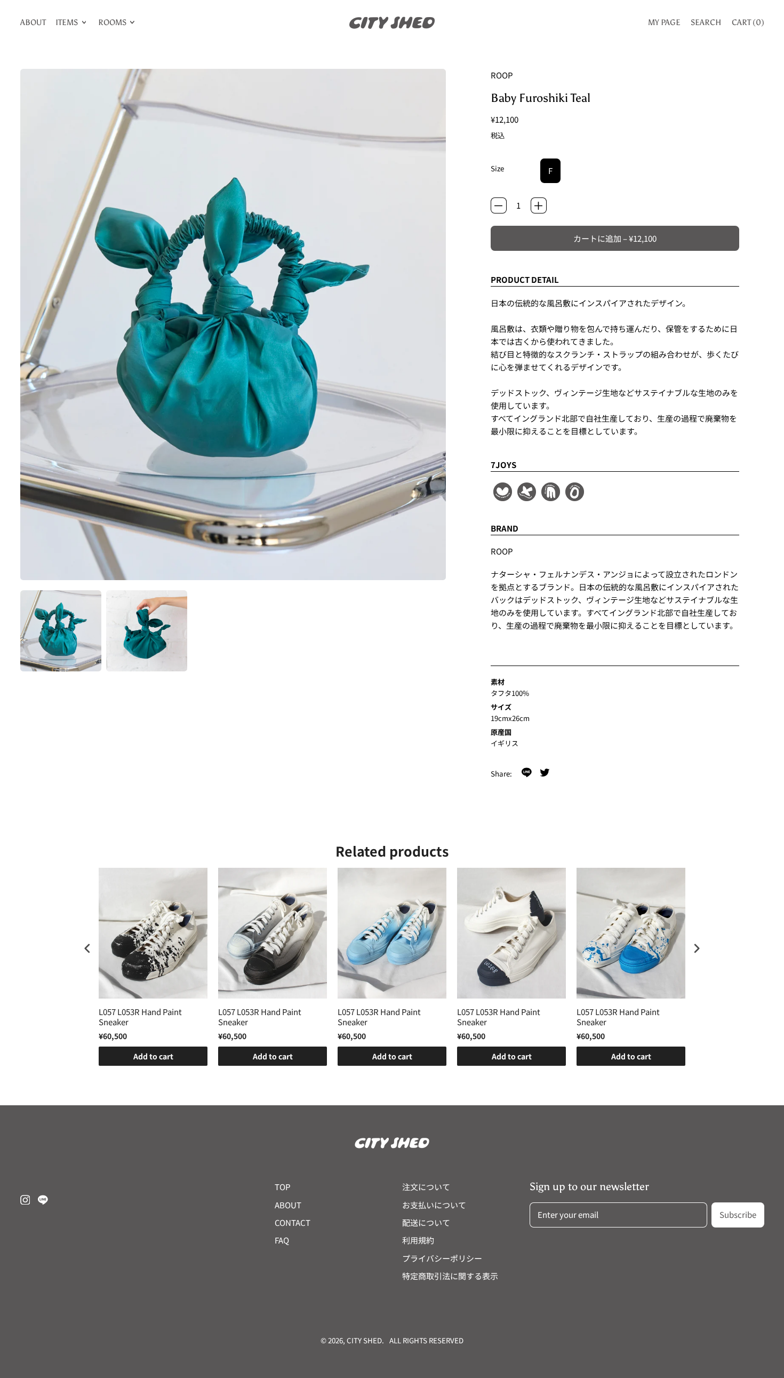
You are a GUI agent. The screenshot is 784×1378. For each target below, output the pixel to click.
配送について (426, 1222)
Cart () (747, 24)
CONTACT (292, 1222)
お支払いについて (434, 1204)
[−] (499, 205)
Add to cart (153, 1056)
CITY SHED (364, 1340)
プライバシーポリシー (442, 1258)
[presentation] (87, 949)
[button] (60, 630)
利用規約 (418, 1240)
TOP (283, 1186)
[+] (539, 205)
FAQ (282, 1240)
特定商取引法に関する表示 (450, 1275)
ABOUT (33, 22)
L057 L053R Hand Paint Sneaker (140, 1017)
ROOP (502, 75)
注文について (426, 1186)
